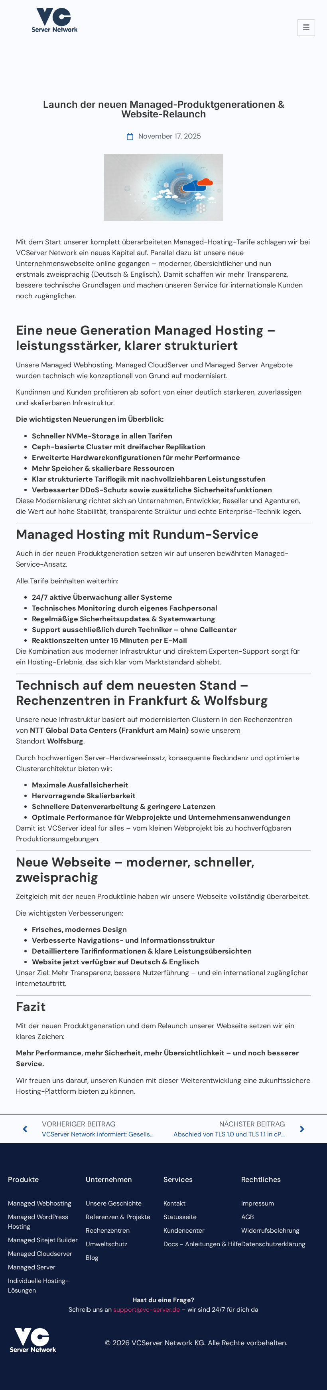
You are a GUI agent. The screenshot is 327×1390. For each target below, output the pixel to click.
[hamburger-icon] (306, 27)
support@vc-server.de (146, 1309)
